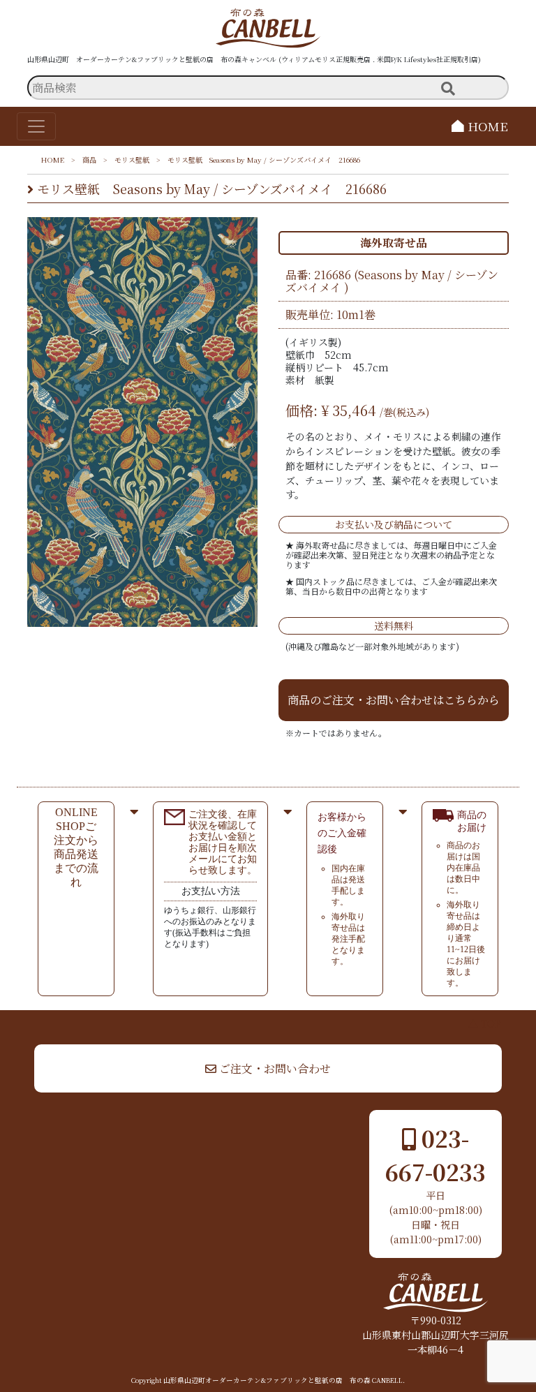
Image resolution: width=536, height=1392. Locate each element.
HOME (486, 126)
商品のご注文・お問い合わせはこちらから (394, 700)
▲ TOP (484, 1023)
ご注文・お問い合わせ (273, 1068)
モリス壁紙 (131, 159)
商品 (89, 159)
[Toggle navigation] (36, 126)
